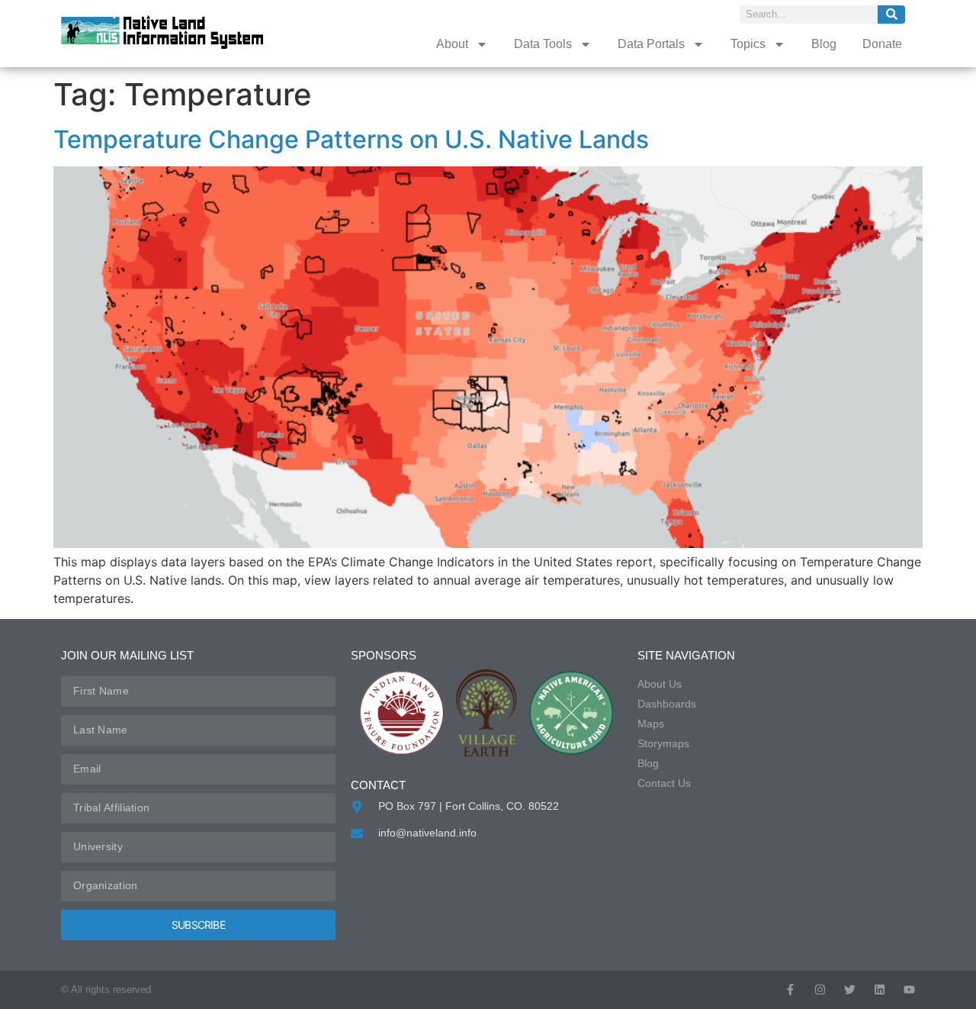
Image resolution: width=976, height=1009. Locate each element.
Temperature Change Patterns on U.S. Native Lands (351, 139)
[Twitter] (850, 989)
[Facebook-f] (790, 989)
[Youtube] (909, 989)
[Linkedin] (879, 989)
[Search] (891, 14)
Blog (823, 43)
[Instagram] (820, 989)
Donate (882, 43)
